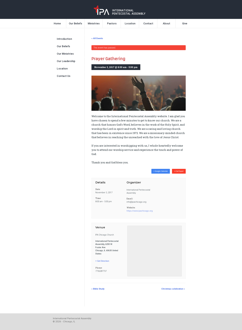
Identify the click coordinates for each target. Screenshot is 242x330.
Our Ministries (65, 53)
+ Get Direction (102, 261)
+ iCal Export (179, 171)
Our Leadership (66, 61)
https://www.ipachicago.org (138, 211)
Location (130, 23)
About (166, 23)
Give (184, 23)
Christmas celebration (173, 289)
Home (57, 23)
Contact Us (63, 75)
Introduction (64, 38)
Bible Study (97, 289)
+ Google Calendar (160, 171)
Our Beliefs (75, 23)
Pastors (112, 23)
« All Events (97, 38)
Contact (148, 23)
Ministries (94, 23)
